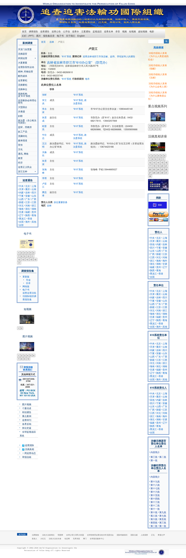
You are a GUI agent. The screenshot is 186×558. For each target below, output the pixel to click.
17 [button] (19, 263)
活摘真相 (29, 449)
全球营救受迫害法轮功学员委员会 (100, 535)
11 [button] (32, 256)
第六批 (154, 519)
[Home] (26, 15)
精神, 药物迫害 (25, 71)
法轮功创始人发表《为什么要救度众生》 (157, 95)
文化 (20, 149)
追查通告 (44, 31)
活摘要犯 (22, 84)
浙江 (34, 205)
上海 (34, 186)
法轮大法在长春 (55, 538)
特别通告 (26, 412)
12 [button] (19, 259)
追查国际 (29, 445)
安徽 (27, 195)
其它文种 (22, 172)
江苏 (27, 202)
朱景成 (44, 119)
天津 (21, 189)
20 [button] (162, 166)
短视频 (132, 31)
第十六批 (155, 491)
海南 (21, 208)
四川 (34, 192)
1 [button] (18, 252)
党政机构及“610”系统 (24, 94)
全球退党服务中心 (97, 538)
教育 (20, 158)
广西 (34, 199)
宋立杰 (44, 101)
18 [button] (154, 166)
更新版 (26, 276)
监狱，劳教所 (25, 127)
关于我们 (70, 35)
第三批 (154, 456)
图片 (38, 35)
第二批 (162, 456)
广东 (27, 199)
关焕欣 (44, 153)
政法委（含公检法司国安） (27, 121)
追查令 (75, 31)
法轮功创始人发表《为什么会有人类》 (158, 85)
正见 (153, 535)
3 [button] (24, 252)
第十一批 (155, 508)
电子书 (60, 35)
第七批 (162, 515)
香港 (30, 218)
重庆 (27, 189)
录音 (117, 31)
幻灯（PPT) (28, 35)
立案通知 (85, 31)
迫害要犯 (22, 80)
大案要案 (22, 62)
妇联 (20, 115)
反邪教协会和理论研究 (27, 101)
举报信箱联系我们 (27, 368)
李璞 (44, 178)
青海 (34, 215)
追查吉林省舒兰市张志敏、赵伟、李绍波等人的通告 (109, 56)
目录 (28, 283)
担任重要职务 (60, 202)
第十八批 (155, 484)
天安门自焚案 (25, 49)
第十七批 (155, 488)
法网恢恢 (35, 535)
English (81, 35)
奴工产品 (22, 131)
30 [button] (162, 172)
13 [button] (23, 259)
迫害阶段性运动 (26, 67)
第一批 (154, 460)
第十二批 (155, 505)
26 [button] (166, 169)
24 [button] (158, 169)
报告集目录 (49, 35)
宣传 (20, 144)
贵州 (34, 211)
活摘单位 (22, 89)
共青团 (21, 111)
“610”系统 (66, 56)
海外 (27, 221)
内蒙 (21, 192)
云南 (34, 189)
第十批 (154, 512)
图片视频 (26, 404)
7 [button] (18, 256)
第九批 (162, 512)
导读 (28, 279)
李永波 (44, 110)
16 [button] (35, 259)
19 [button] (158, 166)
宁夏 (21, 195)
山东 (34, 195)
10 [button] (28, 256)
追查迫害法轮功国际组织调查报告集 (29, 296)
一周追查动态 (29, 453)
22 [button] (150, 169)
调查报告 (33, 31)
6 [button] (33, 252)
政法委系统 (80, 101)
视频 (124, 31)
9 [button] (24, 256)
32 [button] (150, 176)
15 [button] (31, 259)
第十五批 (155, 495)
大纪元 (43, 538)
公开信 (66, 31)
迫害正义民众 (25, 167)
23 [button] (154, 169)
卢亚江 (44, 185)
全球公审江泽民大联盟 (75, 535)
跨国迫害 (22, 58)
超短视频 (142, 31)
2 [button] (21, 252)
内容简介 (155, 452)
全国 (21, 221)
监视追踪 (97, 31)
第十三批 (155, 502)
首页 (24, 31)
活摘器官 (22, 53)
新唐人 (34, 538)
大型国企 (22, 107)
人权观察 (144, 535)
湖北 (27, 208)
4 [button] (27, 252)
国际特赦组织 (122, 535)
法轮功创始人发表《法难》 (157, 75)
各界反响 (26, 423)
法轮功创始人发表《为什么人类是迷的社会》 (158, 56)
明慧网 (60, 535)
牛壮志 (44, 136)
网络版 (26, 286)
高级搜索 (158, 47)
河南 (27, 205)
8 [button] (21, 256)
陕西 (27, 215)
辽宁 (21, 215)
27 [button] (150, 172)
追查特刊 (26, 420)
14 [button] (27, 259)
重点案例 (26, 416)
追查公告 (56, 31)
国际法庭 (134, 535)
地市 (87, 78)
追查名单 (108, 31)
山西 (21, 199)
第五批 (162, 519)
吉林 (27, 192)
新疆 (21, 202)
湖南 (34, 208)
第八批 (154, 515)
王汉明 (44, 145)
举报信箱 (26, 457)
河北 (21, 205)
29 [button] (158, 172)
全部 (21, 225)
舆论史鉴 (26, 427)
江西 (34, 202)
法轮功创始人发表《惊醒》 (157, 66)
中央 (21, 186)
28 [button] (154, 172)
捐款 (160, 205)
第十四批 (155, 498)
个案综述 (26, 408)
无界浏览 (76, 538)
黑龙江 (22, 218)
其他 (34, 221)
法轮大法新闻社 (48, 535)
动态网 (67, 538)
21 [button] (166, 166)
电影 (152, 31)
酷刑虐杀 (22, 75)
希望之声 (161, 535)
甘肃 (21, 211)
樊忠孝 (44, 193)
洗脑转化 (22, 135)
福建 (27, 211)
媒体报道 (22, 140)
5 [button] (30, 252)
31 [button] (166, 172)
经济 (20, 162)
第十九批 (155, 481)
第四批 (154, 522)
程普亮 (44, 127)
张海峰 (44, 171)
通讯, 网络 (23, 153)
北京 (27, 186)
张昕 (44, 94)
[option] (27, 242)
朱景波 (44, 162)
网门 (85, 538)
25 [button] (162, 169)
